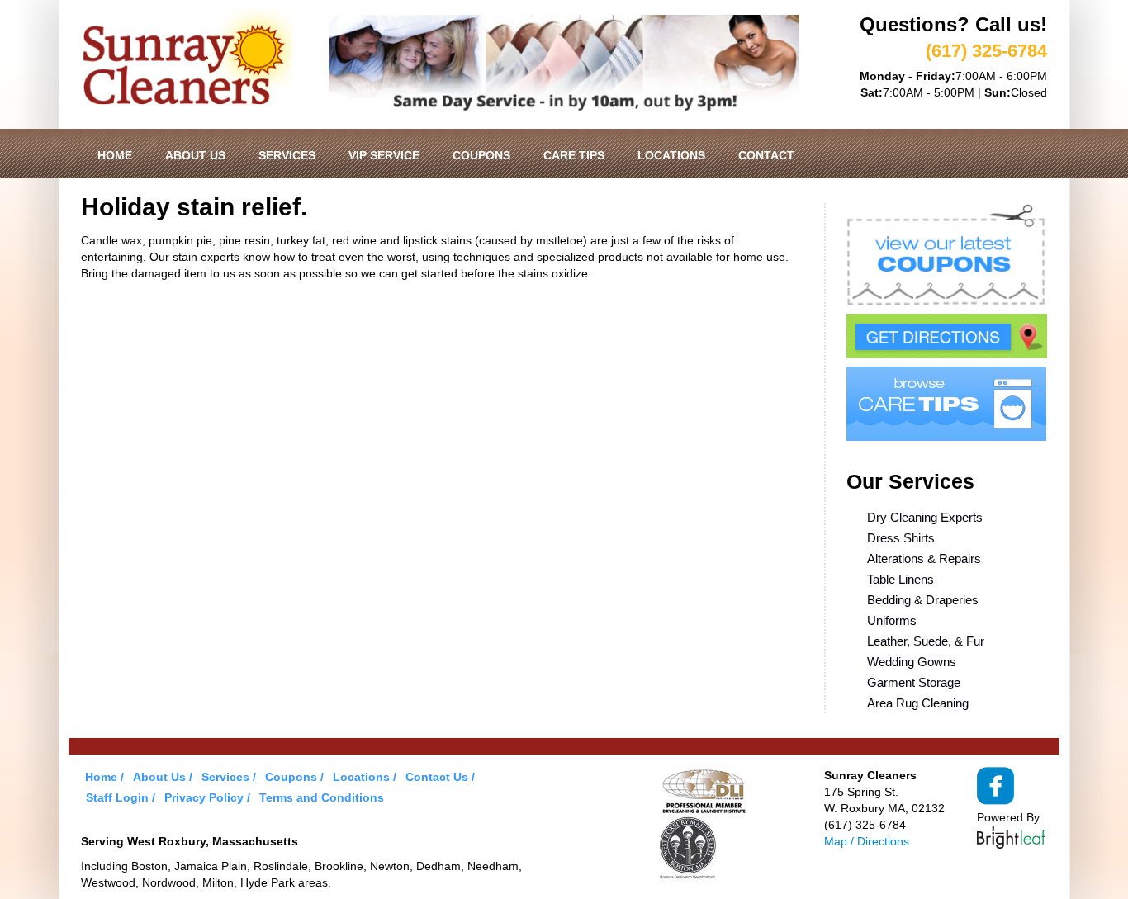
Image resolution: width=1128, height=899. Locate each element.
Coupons (481, 155)
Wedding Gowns (911, 662)
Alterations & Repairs (924, 558)
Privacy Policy (204, 797)
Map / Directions (866, 841)
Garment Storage (913, 682)
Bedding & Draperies (923, 600)
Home (114, 155)
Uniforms (892, 620)
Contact (766, 155)
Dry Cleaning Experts (925, 517)
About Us (195, 155)
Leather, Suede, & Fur (925, 641)
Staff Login (117, 797)
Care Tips (573, 155)
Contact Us (436, 776)
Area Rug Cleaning (918, 703)
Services (286, 155)
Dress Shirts (901, 538)
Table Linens (900, 579)
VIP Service (383, 155)
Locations (671, 155)
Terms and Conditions (321, 797)
